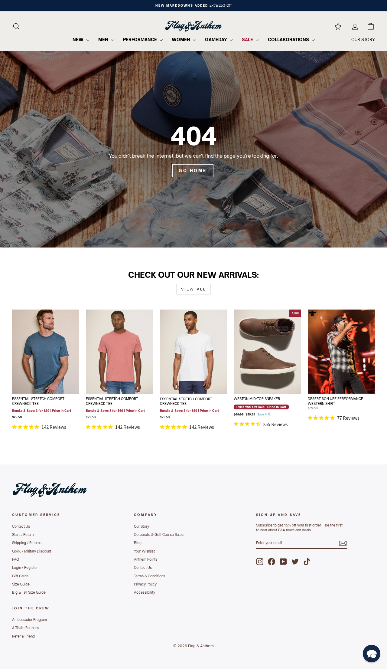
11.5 (287, 352)
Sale (248, 39)
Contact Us (21, 526)
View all (193, 289)
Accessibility (144, 592)
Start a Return (23, 535)
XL (139, 367)
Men (103, 39)
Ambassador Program (29, 620)
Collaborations (289, 39)
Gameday (216, 39)
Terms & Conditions (149, 576)
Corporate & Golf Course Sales (159, 535)
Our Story (141, 526)
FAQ (15, 559)
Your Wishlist (144, 551)
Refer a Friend (23, 636)
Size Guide (21, 584)
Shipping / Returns (26, 543)
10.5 (261, 352)
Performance (140, 39)
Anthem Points (145, 559)
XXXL (52, 382)
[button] (371, 653)
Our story (363, 39)
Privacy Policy (145, 584)
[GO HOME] (193, 149)
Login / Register (25, 568)
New (79, 39)
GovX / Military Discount (31, 551)
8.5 (260, 337)
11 (274, 352)
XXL (39, 382)
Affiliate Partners (25, 628)
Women (181, 39)
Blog (137, 543)
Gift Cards (20, 576)
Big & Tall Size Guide (29, 592)
